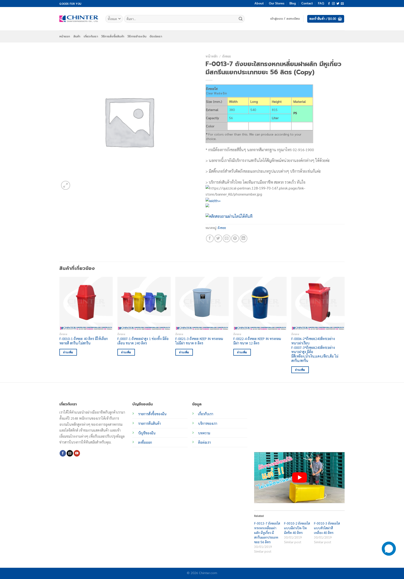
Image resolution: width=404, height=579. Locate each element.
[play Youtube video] (299, 477)
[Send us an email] (342, 3)
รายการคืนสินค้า (149, 423)
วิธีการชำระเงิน (136, 36)
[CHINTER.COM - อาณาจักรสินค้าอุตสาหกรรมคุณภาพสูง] (78, 18)
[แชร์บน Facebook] (210, 238)
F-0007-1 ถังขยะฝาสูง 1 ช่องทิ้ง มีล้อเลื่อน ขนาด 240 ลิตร (143, 340)
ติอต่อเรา (204, 442)
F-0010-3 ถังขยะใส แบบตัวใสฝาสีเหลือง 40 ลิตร (327, 528)
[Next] (344, 329)
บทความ (204, 433)
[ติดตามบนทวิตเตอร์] (337, 3)
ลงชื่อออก (145, 442)
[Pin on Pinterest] (235, 238)
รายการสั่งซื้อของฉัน (152, 414)
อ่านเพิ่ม (68, 352)
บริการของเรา (207, 423)
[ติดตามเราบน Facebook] (329, 3)
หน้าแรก (64, 36)
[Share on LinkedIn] (243, 238)
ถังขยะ (226, 56)
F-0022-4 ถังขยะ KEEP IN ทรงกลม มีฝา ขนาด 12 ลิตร (257, 340)
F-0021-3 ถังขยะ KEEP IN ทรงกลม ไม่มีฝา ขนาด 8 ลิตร (199, 340)
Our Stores (276, 3)
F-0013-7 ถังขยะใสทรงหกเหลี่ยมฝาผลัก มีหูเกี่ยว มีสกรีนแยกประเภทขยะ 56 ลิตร (267, 532)
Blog (292, 3)
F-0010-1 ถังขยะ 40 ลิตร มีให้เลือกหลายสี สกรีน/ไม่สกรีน (83, 340)
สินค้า (76, 36)
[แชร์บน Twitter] (218, 238)
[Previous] (59, 329)
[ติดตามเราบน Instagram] (333, 3)
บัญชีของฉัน (146, 433)
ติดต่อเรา (156, 36)
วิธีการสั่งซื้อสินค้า (112, 36)
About (259, 3)
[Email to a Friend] (227, 238)
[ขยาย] (65, 185)
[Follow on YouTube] (77, 453)
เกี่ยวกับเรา (91, 36)
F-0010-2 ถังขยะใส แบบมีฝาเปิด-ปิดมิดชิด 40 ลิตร (297, 528)
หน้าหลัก (212, 56)
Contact (307, 3)
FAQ (321, 3)
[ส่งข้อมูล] (241, 19)
